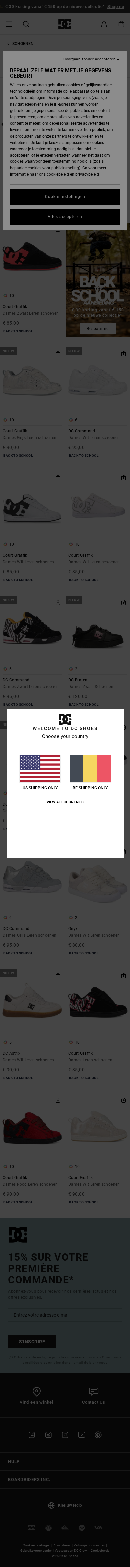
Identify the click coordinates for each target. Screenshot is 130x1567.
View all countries (65, 802)
